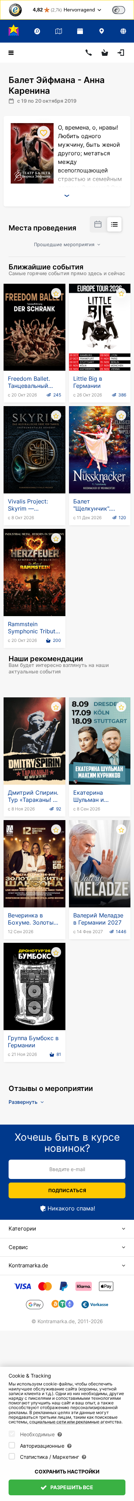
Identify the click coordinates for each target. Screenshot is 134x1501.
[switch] (118, 10)
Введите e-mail (67, 1169)
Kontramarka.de (28, 1265)
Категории (22, 1228)
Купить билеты (34, 353)
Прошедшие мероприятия (65, 244)
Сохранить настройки (67, 1471)
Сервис (18, 1247)
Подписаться (67, 1190)
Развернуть (24, 1102)
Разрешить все (71, 1487)
